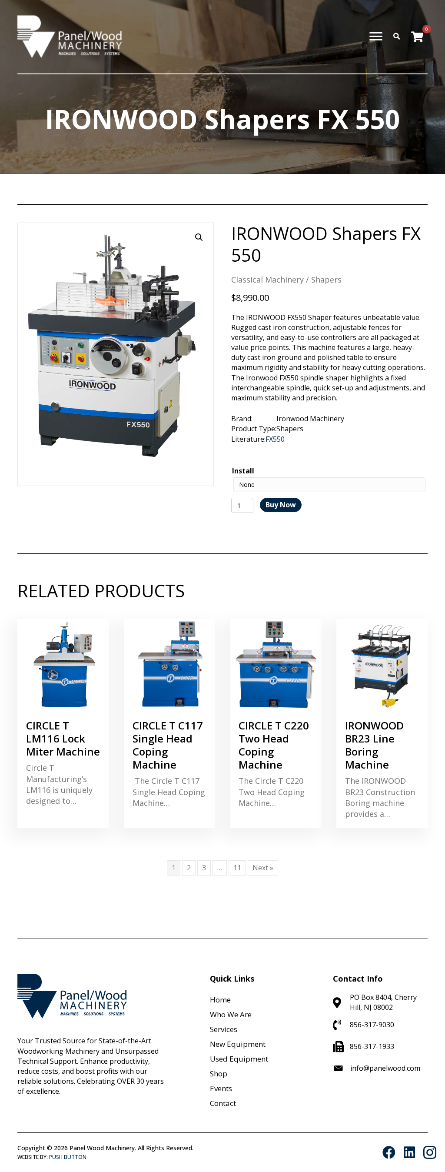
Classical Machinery (267, 279)
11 (237, 867)
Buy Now (281, 504)
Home (220, 1000)
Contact (223, 1103)
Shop (218, 1074)
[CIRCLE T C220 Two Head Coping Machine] (276, 664)
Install (243, 471)
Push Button (67, 1157)
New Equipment (238, 1044)
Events (221, 1088)
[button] (199, 237)
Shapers (326, 279)
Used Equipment (239, 1059)
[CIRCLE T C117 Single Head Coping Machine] (170, 664)
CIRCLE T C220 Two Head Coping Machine (274, 745)
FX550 (275, 439)
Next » (262, 867)
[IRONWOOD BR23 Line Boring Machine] (382, 664)
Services (223, 1029)
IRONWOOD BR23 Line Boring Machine (374, 745)
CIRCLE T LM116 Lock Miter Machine (63, 738)
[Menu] (376, 36)
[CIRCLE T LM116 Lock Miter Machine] (63, 664)
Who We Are (231, 1014)
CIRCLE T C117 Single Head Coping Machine (168, 745)
